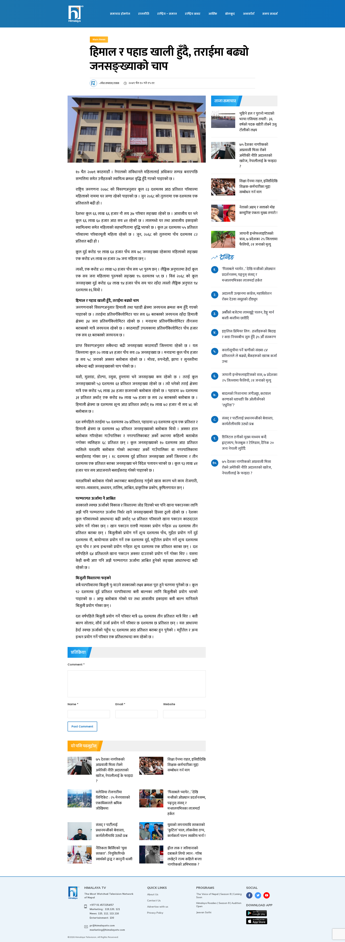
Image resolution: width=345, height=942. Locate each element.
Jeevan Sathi (203, 912)
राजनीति (143, 14)
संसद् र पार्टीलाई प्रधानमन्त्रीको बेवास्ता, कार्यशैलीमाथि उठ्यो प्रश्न (247, 421)
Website (169, 704)
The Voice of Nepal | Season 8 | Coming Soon (219, 895)
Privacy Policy (155, 912)
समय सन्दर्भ (269, 14)
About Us (152, 894)
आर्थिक (212, 14)
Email (120, 704)
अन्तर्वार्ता (248, 14)
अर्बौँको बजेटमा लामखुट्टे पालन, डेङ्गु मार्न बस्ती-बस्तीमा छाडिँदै (248, 315)
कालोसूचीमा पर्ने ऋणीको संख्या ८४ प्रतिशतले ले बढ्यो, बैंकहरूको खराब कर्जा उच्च (249, 356)
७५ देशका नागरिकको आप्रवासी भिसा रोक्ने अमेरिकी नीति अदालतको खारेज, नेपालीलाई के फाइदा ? (247, 467)
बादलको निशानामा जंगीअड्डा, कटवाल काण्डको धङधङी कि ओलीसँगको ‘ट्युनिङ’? (246, 399)
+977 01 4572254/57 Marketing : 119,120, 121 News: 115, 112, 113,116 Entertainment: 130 (105, 911)
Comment (76, 664)
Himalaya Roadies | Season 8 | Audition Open (218, 904)
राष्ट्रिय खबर (192, 14)
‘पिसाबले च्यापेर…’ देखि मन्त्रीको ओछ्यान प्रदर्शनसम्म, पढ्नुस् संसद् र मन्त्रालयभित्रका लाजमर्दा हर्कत (248, 275)
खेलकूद (230, 14)
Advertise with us (157, 906)
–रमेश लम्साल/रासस (109, 83)
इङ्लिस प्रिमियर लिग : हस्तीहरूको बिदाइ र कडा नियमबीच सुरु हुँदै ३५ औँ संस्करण (249, 334)
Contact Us (154, 900)
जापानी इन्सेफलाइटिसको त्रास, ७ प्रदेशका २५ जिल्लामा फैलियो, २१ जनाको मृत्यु (249, 378)
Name (73, 704)
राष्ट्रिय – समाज (167, 14)
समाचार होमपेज (120, 14)
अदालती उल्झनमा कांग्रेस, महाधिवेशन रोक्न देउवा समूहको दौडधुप (247, 296)
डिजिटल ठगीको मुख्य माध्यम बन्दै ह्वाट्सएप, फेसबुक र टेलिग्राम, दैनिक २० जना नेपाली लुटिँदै (248, 443)
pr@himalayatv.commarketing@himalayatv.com (107, 927)
